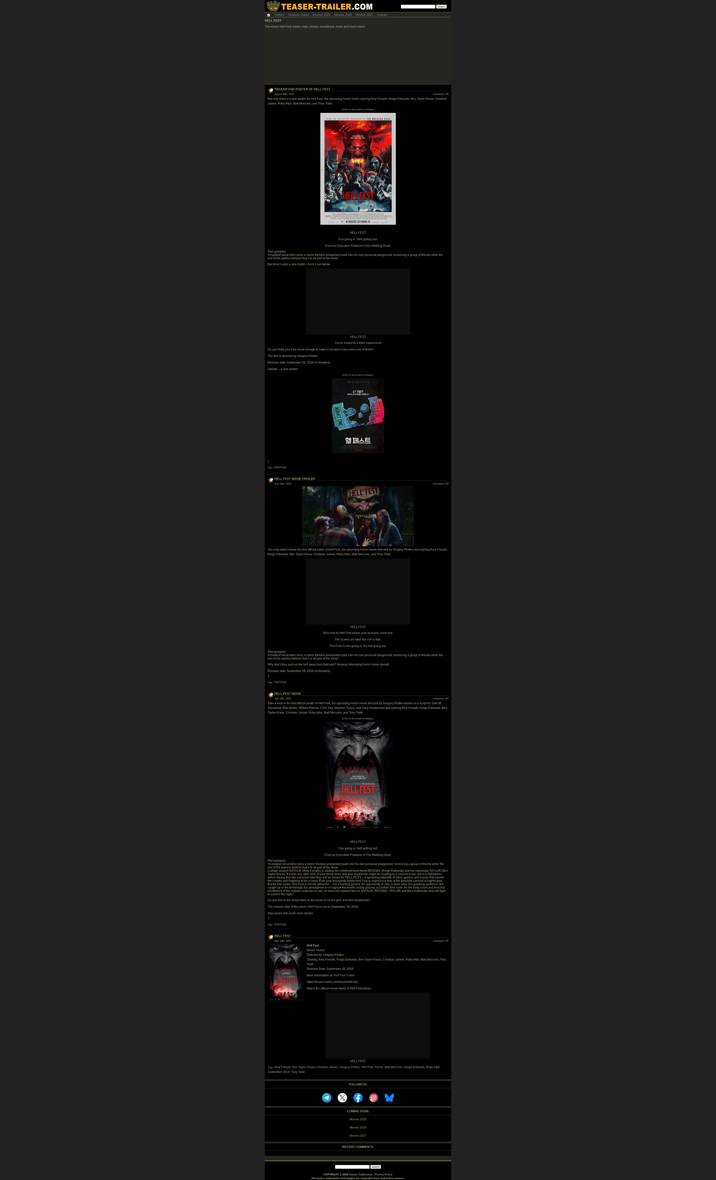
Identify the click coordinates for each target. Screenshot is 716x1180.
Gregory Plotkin (349, 1067)
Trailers (279, 15)
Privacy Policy (383, 1174)
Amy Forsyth (282, 1067)
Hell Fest (280, 467)
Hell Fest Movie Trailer (294, 478)
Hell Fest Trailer (344, 975)
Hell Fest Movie (287, 693)
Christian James (327, 1067)
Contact (382, 15)
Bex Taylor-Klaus (303, 1067)
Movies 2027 (364, 15)
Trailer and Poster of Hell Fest (302, 89)
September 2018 (279, 1072)
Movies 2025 (321, 15)
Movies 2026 (343, 15)
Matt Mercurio (394, 1067)
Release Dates (298, 15)
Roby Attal (433, 1067)
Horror (379, 1067)
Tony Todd (298, 1072)
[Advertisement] (358, 57)
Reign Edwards (414, 1067)
